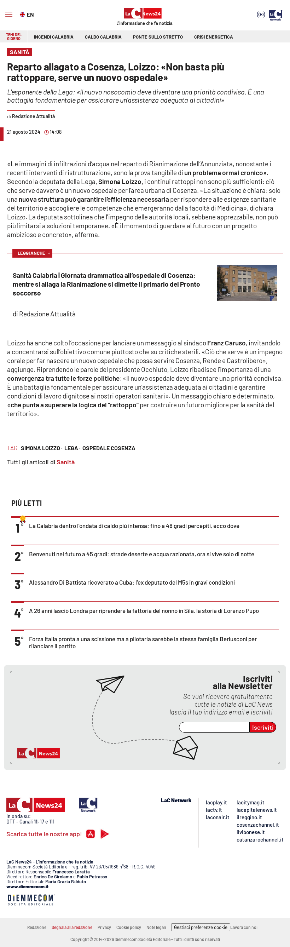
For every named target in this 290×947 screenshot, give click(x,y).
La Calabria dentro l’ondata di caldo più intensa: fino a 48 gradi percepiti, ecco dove (134, 525)
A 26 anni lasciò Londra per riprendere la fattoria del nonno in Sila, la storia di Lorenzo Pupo (144, 610)
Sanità (66, 462)
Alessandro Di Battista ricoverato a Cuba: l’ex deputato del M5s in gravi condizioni (132, 582)
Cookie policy (128, 927)
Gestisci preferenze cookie (200, 927)
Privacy (104, 927)
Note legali (156, 927)
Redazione (36, 927)
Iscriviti (263, 727)
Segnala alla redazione (72, 927)
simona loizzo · (42, 447)
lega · (72, 447)
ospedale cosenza (108, 447)
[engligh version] (23, 13)
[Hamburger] (8, 14)
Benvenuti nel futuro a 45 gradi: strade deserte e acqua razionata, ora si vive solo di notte (141, 553)
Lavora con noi (243, 927)
